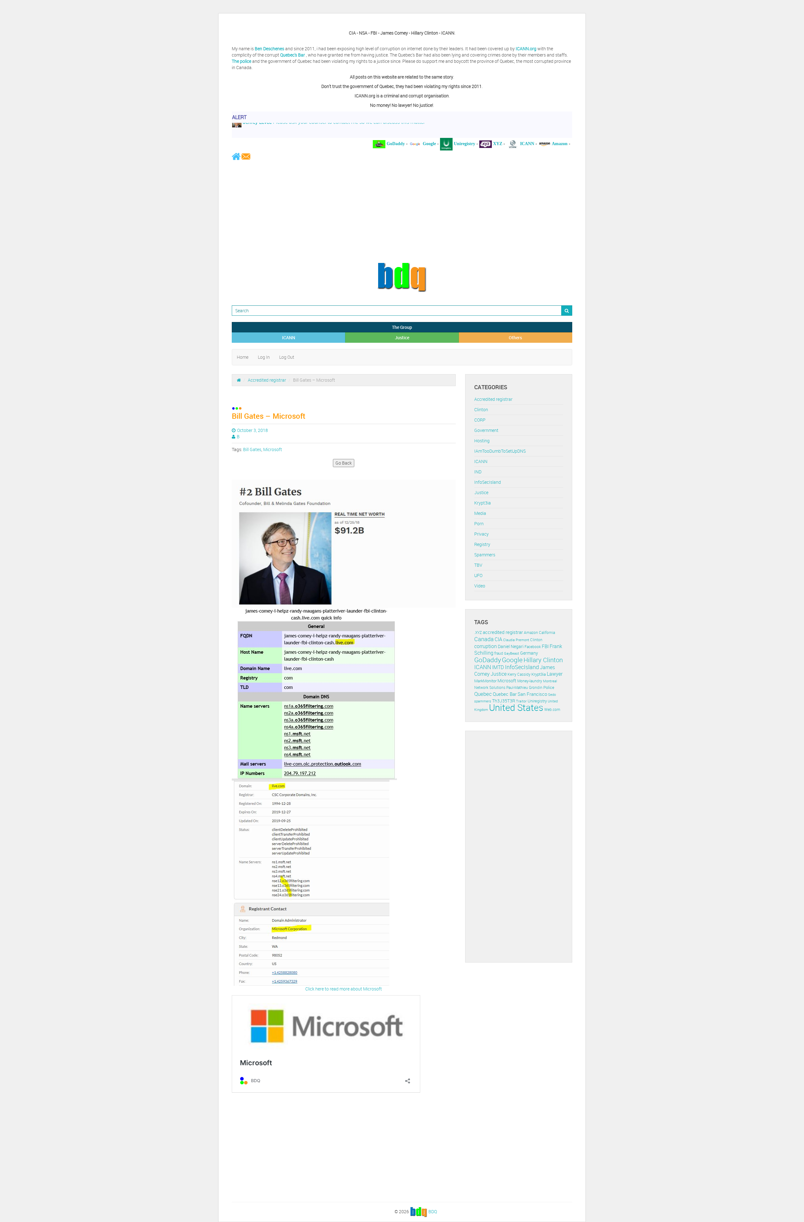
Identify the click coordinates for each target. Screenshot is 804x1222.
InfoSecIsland (487, 482)
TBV (478, 565)
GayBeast (511, 653)
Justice (402, 338)
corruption (485, 646)
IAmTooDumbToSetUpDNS (500, 451)
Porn (479, 523)
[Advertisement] (402, 211)
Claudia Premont (516, 639)
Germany (529, 653)
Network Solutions (489, 687)
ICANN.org (526, 49)
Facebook (532, 646)
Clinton (481, 409)
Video (479, 586)
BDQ (432, 1211)
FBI (545, 646)
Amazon (531, 632)
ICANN (288, 338)
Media (480, 513)
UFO (478, 575)
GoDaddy (487, 659)
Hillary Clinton (543, 660)
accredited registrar (503, 632)
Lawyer (554, 673)
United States (516, 707)
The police (241, 61)
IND (477, 472)
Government (486, 430)
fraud (498, 653)
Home (242, 357)
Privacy (481, 534)
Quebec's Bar (293, 55)
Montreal (550, 681)
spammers (482, 701)
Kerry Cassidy (519, 674)
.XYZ (478, 632)
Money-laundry (529, 681)
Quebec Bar (505, 694)
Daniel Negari (511, 646)
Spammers (484, 555)
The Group (402, 327)
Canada (484, 639)
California (547, 632)
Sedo (552, 694)
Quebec (483, 693)
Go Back (343, 463)
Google (512, 659)
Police (548, 687)
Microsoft (272, 449)
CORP (480, 420)
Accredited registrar (267, 380)
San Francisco (532, 694)
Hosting (482, 441)
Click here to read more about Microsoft (343, 989)
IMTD (498, 667)
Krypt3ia (482, 503)
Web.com (552, 709)
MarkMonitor (485, 681)
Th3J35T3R (503, 701)
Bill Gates (252, 449)
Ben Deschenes (269, 49)
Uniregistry (537, 701)
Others (515, 338)
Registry (482, 544)
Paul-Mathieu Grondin (524, 687)
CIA (498, 639)
